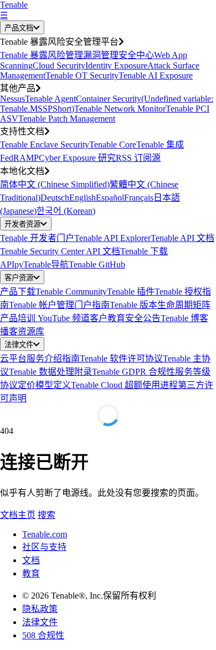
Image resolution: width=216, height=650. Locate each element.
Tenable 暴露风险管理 (41, 55)
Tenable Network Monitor (120, 108)
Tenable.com (44, 534)
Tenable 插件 (131, 291)
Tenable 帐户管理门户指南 (59, 305)
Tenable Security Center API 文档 (60, 251)
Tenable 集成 (160, 144)
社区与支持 (44, 547)
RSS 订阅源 (138, 157)
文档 (31, 560)
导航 (60, 264)
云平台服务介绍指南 (40, 358)
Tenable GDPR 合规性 (133, 371)
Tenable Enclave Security (44, 144)
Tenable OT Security (82, 75)
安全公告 (143, 318)
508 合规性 (43, 635)
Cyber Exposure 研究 (77, 157)
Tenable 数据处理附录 (50, 371)
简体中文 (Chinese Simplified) (55, 184)
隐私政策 (40, 609)
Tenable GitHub (97, 264)
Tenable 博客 (184, 318)
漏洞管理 (101, 55)
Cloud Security (59, 65)
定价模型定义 (44, 385)
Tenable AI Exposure (156, 75)
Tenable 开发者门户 (37, 238)
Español (110, 197)
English (82, 197)
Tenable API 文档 (182, 238)
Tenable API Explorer (112, 238)
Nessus (12, 98)
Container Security (108, 98)
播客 (9, 331)
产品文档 (18, 28)
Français (138, 197)
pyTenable (32, 264)
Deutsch (54, 197)
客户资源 (18, 278)
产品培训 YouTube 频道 (45, 318)
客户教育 (107, 318)
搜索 (46, 515)
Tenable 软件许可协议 (121, 358)
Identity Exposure (116, 65)
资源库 (31, 331)
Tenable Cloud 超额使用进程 (124, 385)
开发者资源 (22, 224)
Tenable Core (112, 144)
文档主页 (17, 515)
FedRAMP (19, 157)
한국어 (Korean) (66, 211)
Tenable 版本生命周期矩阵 (160, 305)
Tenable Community (71, 291)
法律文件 (18, 344)
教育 (31, 573)
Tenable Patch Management (66, 118)
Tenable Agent (50, 98)
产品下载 (17, 291)
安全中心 (136, 55)
